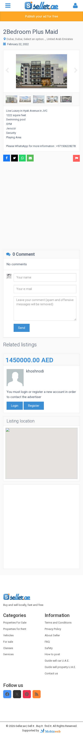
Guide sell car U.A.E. (57, 660)
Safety (49, 648)
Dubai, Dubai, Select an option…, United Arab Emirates (40, 39)
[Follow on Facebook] (7, 694)
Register (33, 405)
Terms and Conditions (58, 622)
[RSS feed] (37, 694)
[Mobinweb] (50, 730)
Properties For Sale (14, 622)
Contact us (51, 673)
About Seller (52, 635)
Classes (8, 648)
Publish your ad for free (41, 16)
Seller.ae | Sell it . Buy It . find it (34, 726)
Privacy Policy (53, 629)
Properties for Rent (14, 629)
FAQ (47, 641)
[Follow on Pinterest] (27, 694)
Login (14, 405)
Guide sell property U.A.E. (60, 667)
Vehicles (8, 635)
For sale (8, 641)
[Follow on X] (17, 694)
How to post (52, 654)
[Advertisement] (41, 205)
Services (8, 654)
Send (21, 328)
